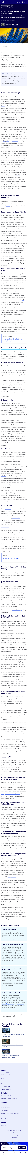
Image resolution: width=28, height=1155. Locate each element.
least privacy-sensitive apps (18, 812)
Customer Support (6, 1105)
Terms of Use (14, 1139)
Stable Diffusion (15, 304)
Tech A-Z (3, 1119)
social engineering (11, 434)
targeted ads (9, 293)
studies (18, 518)
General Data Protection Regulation (11, 108)
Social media (4, 403)
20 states (7, 621)
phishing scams (11, 224)
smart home (8, 509)
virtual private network (9, 760)
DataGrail (9, 642)
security (8, 206)
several (14, 518)
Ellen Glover (15, 24)
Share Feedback (5, 1107)
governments (15, 141)
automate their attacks (7, 233)
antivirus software (13, 839)
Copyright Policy (14, 1135)
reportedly (4, 370)
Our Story (3, 1081)
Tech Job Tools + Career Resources (10, 1113)
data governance (12, 877)
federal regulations (8, 1004)
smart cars (21, 516)
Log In (25, 2)
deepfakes (17, 436)
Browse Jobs (4, 1116)
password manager (17, 610)
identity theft (4, 872)
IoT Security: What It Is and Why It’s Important (12, 559)
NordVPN (16, 240)
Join (20, 2)
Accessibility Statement (14, 1132)
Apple (2, 490)
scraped (3, 162)
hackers (3, 539)
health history (5, 527)
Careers (3, 1084)
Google (9, 490)
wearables (10, 511)
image (17, 302)
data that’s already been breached (15, 727)
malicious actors (13, 246)
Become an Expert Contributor (9, 1098)
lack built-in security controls (16, 542)
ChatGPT (6, 304)
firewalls (6, 845)
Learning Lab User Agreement (14, 1130)
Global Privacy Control (11, 769)
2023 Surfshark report (15, 464)
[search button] (17, 2)
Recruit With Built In (6, 1095)
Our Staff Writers (5, 1086)
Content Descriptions (6, 1089)
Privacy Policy (14, 1137)
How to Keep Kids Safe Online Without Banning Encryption (12, 340)
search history (5, 480)
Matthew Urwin (7, 48)
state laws (20, 1004)
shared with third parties (7, 66)
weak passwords (15, 366)
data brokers (21, 160)
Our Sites (3, 1125)
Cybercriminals (5, 420)
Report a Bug (4, 1110)
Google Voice (6, 703)
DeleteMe (17, 175)
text (12, 302)
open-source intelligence (17, 685)
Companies (6, 141)
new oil (16, 310)
